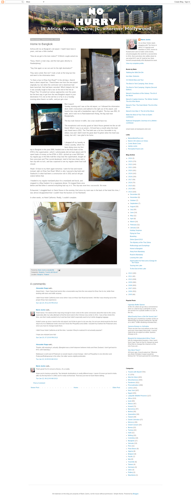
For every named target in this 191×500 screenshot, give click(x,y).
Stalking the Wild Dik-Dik (134, 72)
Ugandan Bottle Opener (136, 305)
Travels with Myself (51, 272)
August (133, 206)
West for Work (133, 377)
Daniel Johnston (134, 420)
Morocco (131, 422)
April (132, 219)
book (129, 401)
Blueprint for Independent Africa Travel (141, 338)
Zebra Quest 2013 (136, 239)
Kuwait (130, 406)
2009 (130, 282)
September (134, 203)
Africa (130, 398)
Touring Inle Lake (136, 265)
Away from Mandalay (137, 251)
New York (131, 390)
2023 (130, 161)
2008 (130, 285)
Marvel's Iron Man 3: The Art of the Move (140, 111)
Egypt (130, 393)
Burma (130, 427)
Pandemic (131, 382)
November (134, 197)
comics (130, 388)
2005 (130, 294)
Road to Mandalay (136, 255)
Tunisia (130, 430)
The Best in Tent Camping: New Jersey (139, 84)
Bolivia (130, 411)
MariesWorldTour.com (135, 138)
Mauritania (132, 475)
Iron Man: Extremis (132, 76)
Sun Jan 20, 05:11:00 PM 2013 (47, 303)
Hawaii (130, 417)
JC (129, 375)
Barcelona (131, 409)
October (133, 200)
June (132, 212)
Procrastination (133, 385)
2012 (130, 273)
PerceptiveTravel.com (135, 149)
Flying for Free (135, 233)
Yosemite (131, 462)
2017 (130, 179)
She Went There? (134, 350)
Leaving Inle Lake (136, 258)
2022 (130, 164)
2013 (130, 192)
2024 (130, 158)
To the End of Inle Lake (138, 269)
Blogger (135, 494)
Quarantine (132, 414)
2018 (130, 177)
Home (76, 387)
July (131, 209)
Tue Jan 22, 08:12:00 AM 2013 (47, 378)
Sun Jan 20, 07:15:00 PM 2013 (47, 337)
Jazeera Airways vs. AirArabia (138, 326)
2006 (130, 291)
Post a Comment (39, 383)
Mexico (130, 404)
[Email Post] (59, 270)
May (132, 216)
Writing (130, 435)
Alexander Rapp (42, 288)
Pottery (130, 472)
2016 (130, 182)
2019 (130, 173)
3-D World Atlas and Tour (135, 80)
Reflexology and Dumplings (140, 245)
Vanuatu (131, 443)
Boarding (133, 236)
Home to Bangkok (136, 248)
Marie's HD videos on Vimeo (138, 141)
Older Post (116, 387)
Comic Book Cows (134, 143)
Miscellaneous (133, 380)
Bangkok (41, 272)
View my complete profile (135, 63)
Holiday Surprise (136, 230)
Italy (129, 459)
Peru (129, 446)
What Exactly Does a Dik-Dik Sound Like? (142, 316)
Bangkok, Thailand (43, 274)
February (133, 225)
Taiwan (130, 464)
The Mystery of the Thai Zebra (140, 242)
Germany (131, 467)
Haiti (129, 433)
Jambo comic (132, 146)
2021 (130, 167)
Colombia (131, 438)
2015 (130, 186)
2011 (130, 276)
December (134, 194)
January (133, 228)
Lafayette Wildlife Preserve (137, 396)
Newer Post (35, 387)
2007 (130, 288)
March (132, 222)
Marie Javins (40, 310)
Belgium (131, 454)
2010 (130, 279)
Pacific (130, 456)
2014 (130, 189)
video (130, 470)
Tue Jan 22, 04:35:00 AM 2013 (47, 359)
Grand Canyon (133, 425)
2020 (130, 170)
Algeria (130, 451)
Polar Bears (132, 449)
